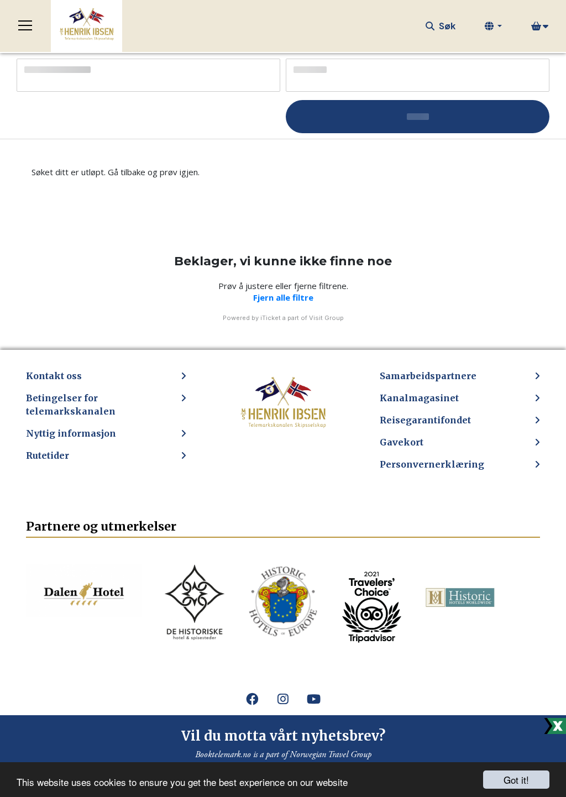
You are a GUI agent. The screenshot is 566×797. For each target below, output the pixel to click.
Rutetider (47, 455)
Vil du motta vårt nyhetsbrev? (283, 735)
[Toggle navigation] (25, 26)
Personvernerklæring (432, 464)
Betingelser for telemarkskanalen (71, 404)
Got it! (516, 779)
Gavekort (401, 442)
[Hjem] (86, 26)
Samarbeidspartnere (428, 375)
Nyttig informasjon (71, 433)
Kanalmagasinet (419, 397)
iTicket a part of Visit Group (302, 318)
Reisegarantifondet (425, 420)
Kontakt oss (54, 375)
